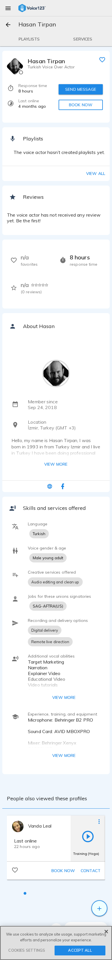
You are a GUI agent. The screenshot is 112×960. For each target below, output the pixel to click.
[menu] (8, 8)
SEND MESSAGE (80, 89)
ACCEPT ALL (80, 950)
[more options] (99, 821)
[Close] (106, 931)
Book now (63, 870)
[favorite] (102, 59)
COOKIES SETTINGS (26, 950)
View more (55, 464)
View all (95, 173)
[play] (88, 836)
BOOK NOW (80, 104)
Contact (91, 870)
